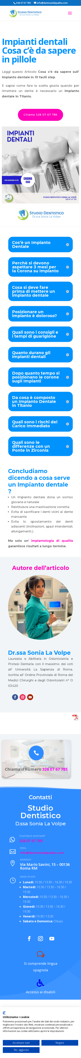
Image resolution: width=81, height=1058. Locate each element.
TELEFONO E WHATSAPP (32, 836)
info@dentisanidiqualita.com (42, 852)
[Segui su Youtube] (30, 697)
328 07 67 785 (55, 769)
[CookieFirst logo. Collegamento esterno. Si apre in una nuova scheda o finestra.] (4, 1013)
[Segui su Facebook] (15, 697)
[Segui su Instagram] (23, 697)
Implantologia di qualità (52, 541)
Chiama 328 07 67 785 (40, 114)
